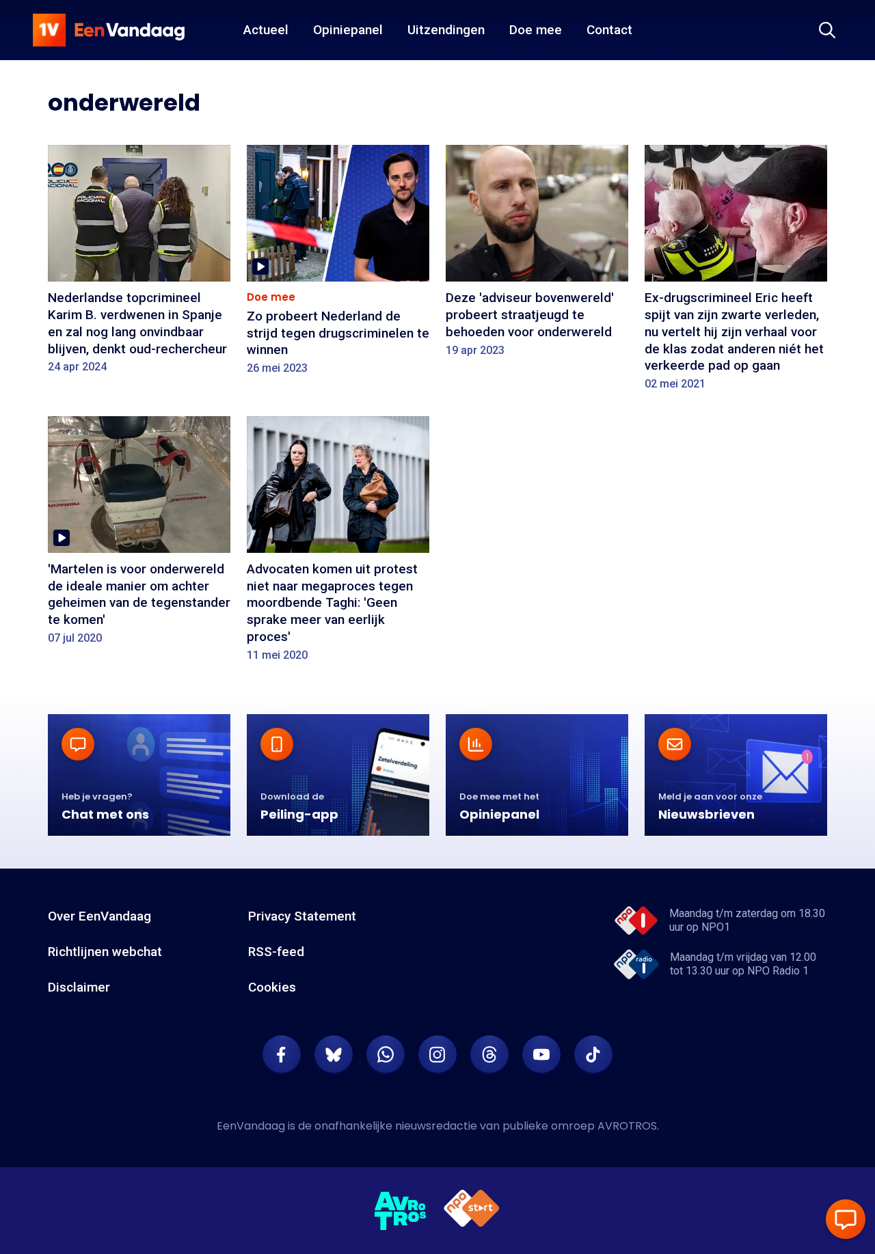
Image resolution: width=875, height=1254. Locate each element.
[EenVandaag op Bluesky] (333, 1054)
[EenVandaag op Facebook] (281, 1054)
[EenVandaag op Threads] (489, 1054)
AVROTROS (627, 1126)
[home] (109, 30)
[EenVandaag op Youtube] (541, 1054)
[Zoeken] (827, 30)
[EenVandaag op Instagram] (437, 1054)
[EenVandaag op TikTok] (593, 1054)
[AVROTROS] (401, 1211)
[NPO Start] (471, 1210)
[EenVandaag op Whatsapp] (385, 1054)
